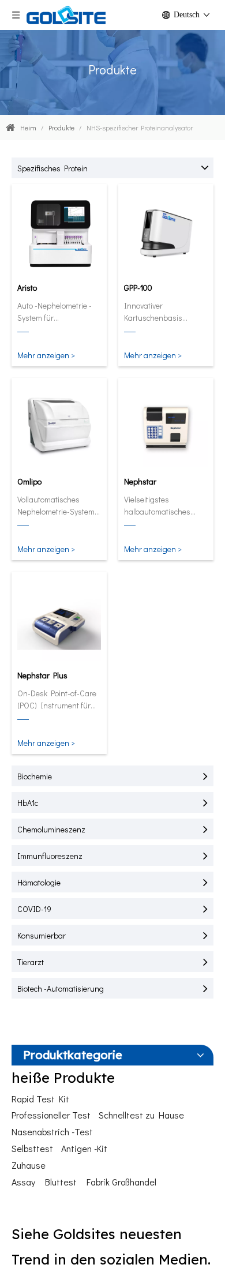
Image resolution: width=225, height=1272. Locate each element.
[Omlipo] (59, 427)
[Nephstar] (166, 427)
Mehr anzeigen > (46, 355)
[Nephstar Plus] (59, 620)
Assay (23, 1182)
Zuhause (29, 1165)
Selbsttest (32, 1148)
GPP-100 (138, 287)
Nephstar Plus (42, 675)
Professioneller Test (51, 1115)
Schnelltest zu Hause (141, 1115)
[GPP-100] (166, 233)
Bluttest (61, 1182)
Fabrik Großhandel (121, 1182)
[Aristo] (59, 233)
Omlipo (29, 481)
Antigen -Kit (84, 1148)
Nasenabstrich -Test (52, 1131)
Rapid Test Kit (40, 1099)
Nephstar (140, 481)
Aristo (27, 287)
